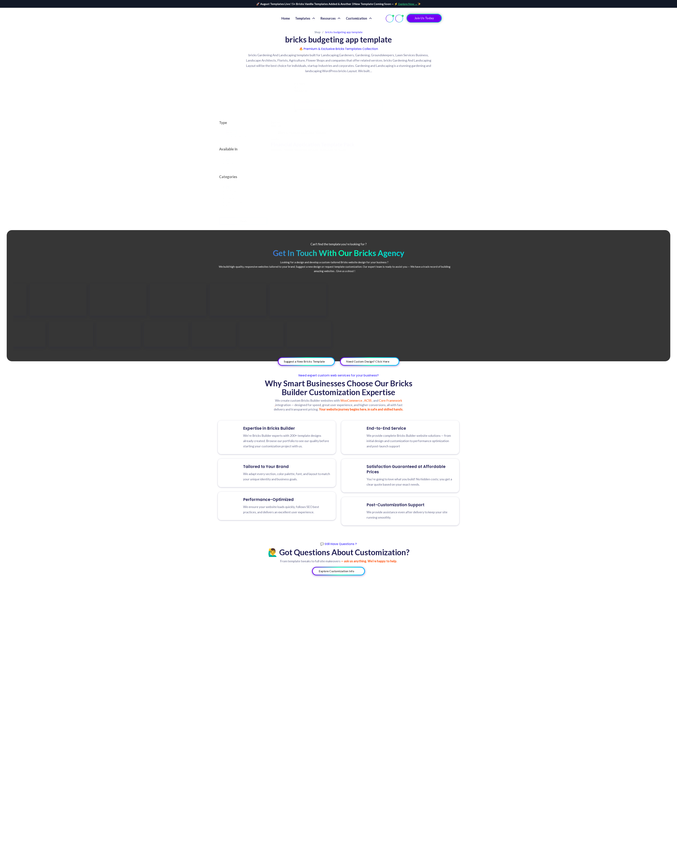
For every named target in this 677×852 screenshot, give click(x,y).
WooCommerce (351, 400)
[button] (231, 132)
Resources (328, 18)
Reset (243, 221)
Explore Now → (407, 3)
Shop (318, 32)
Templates (302, 18)
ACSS (368, 400)
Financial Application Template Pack (313, 144)
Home (285, 18)
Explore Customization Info (336, 571)
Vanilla (275, 139)
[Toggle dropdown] (313, 18)
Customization (356, 18)
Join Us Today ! (424, 18)
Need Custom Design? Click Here (367, 361)
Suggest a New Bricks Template (304, 361)
